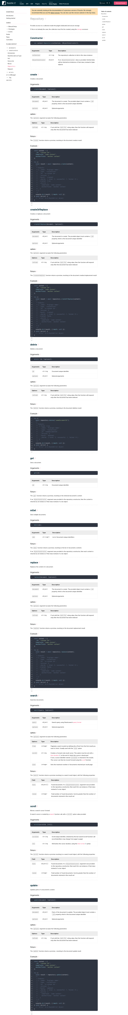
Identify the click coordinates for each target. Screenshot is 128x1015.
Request (10, 69)
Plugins (37, 4)
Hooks (8, 34)
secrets (9, 80)
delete (103, 24)
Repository (11, 66)
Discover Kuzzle (120, 3)
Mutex (10, 64)
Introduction (9, 15)
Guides (22, 4)
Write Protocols (64, 4)
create (103, 19)
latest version (55, 13)
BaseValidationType (14, 56)
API (27, 4)
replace (104, 32)
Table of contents (106, 11)
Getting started (10, 18)
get (103, 27)
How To (44, 4)
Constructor (105, 16)
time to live (81, 844)
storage (79, 29)
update (104, 40)
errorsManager (11, 75)
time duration (55, 755)
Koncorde (11, 61)
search (104, 35)
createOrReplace (106, 21)
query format (77, 722)
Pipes (8, 37)
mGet (103, 29)
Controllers (9, 39)
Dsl (9, 58)
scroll (103, 37)
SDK (32, 4)
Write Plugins (53, 4)
